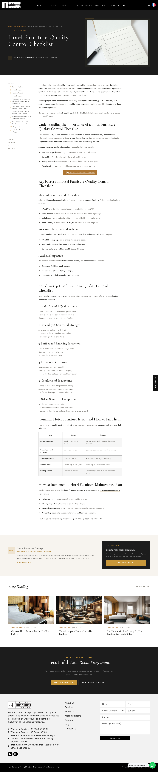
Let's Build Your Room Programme (19, 131)
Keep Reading (17, 127)
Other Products (17, 90)
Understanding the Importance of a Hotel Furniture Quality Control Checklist (21, 101)
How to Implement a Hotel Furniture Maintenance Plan (20, 123)
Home (10, 26)
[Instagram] (15, 754)
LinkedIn (11, 139)
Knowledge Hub (20, 26)
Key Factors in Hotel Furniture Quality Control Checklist (21, 107)
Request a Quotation (64, 682)
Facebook (11, 142)
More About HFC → (25, 563)
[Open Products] (72, 5)
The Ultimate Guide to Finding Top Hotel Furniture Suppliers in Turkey (125, 632)
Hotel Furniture (19, 31)
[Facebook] (10, 754)
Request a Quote (126, 563)
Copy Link (11, 148)
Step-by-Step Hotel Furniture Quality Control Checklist (20, 112)
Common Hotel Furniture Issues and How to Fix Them (21, 117)
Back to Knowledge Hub (93, 682)
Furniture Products (17, 87)
